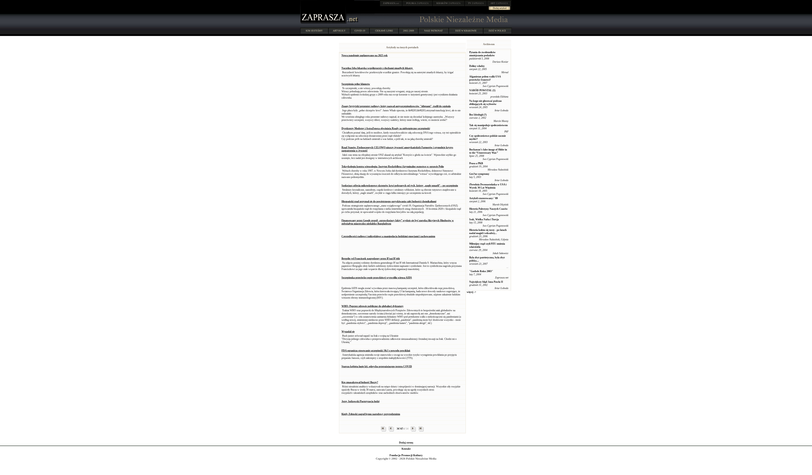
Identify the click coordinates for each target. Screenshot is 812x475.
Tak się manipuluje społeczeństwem (488, 125)
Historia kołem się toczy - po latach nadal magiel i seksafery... (488, 232)
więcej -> (471, 292)
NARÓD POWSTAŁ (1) (482, 90)
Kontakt (406, 448)
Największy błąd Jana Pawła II (486, 281)
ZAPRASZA (417, 3)
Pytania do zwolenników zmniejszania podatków (482, 54)
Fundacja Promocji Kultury (406, 455)
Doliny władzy (477, 66)
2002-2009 (408, 30)
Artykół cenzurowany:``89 (483, 198)
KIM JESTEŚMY (314, 30)
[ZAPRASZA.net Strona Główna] (323, 23)
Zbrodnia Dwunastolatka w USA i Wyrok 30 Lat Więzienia (487, 186)
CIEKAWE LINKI (384, 30)
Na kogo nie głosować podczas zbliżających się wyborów (485, 102)
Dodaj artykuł (499, 8)
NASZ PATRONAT (433, 30)
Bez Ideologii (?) (478, 114)
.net (391, 3)
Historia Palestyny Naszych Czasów (488, 208)
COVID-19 (359, 30)
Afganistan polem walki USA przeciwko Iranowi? (485, 78)
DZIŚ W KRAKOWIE (466, 30)
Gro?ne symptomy (479, 173)
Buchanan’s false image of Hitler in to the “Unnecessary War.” (488, 151)
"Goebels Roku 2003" (481, 271)
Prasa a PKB (476, 163)
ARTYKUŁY (339, 30)
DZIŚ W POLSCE (497, 30)
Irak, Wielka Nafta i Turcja (484, 219)
